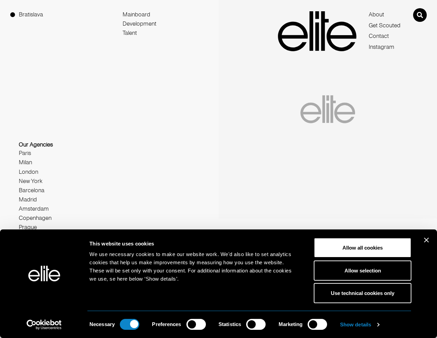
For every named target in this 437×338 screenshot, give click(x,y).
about (376, 14)
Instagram (381, 47)
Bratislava (31, 14)
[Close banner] (426, 244)
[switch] (196, 324)
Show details (355, 324)
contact (379, 36)
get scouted (384, 25)
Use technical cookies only (362, 293)
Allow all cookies (362, 248)
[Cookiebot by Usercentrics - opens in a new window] (44, 325)
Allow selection (362, 270)
